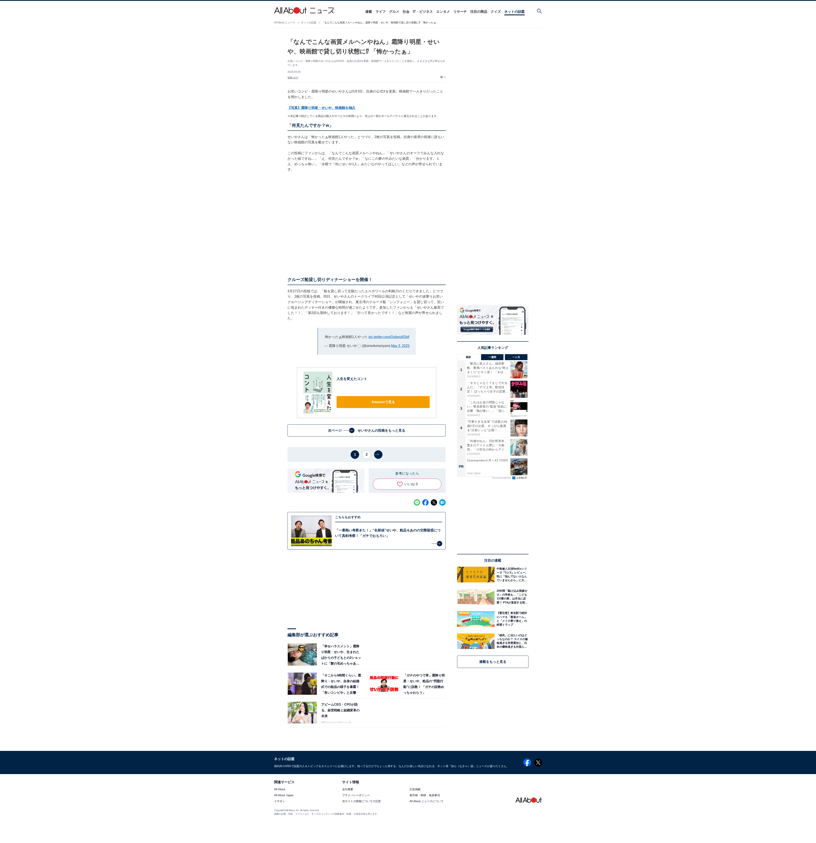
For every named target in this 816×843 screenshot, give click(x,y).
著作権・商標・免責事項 (424, 795)
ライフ (380, 11)
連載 (368, 11)
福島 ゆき (293, 77)
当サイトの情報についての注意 (361, 801)
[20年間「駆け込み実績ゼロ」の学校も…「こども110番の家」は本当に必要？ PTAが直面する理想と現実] (511, 597)
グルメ (394, 11)
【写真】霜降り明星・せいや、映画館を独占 (322, 108)
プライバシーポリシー (356, 795)
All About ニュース (284, 22)
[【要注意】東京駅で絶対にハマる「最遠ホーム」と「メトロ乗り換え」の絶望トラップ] (511, 619)
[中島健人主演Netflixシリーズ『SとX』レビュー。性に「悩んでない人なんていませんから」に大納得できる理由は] (511, 574)
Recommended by (502, 477)
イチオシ (279, 801)
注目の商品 (478, 11)
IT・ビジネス (423, 11)
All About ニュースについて (426, 801)
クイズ (496, 11)
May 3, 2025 (400, 346)
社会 (406, 11)
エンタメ (443, 11)
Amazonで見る (383, 402)
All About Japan (283, 795)
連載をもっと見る (492, 661)
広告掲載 (415, 789)
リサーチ (460, 11)
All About (279, 789)
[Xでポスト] (434, 502)
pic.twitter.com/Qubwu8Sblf (388, 337)
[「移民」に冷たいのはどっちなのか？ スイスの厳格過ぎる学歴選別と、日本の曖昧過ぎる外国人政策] (511, 641)
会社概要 (347, 789)
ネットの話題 (514, 11)
